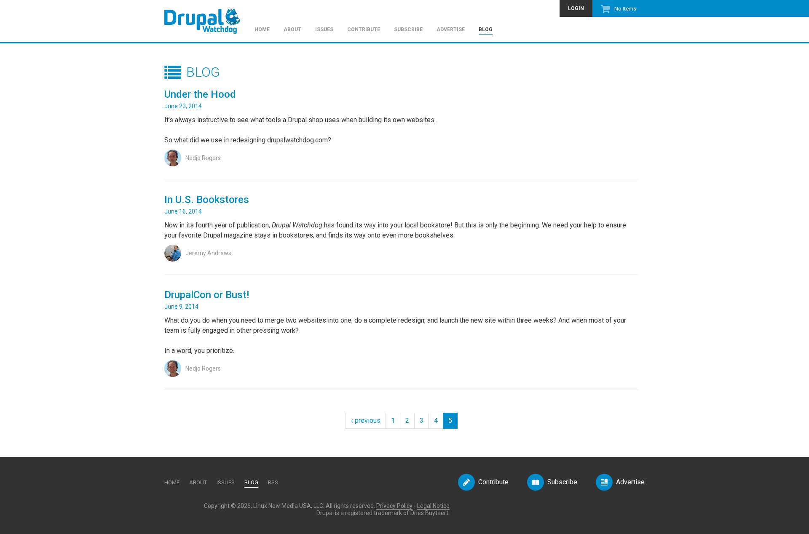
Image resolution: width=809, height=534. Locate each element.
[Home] (206, 17)
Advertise (451, 29)
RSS (273, 482)
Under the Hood (200, 94)
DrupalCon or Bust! (206, 295)
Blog (486, 29)
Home (262, 29)
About (292, 29)
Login (576, 8)
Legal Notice (433, 505)
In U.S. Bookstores (206, 200)
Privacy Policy (394, 505)
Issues (324, 29)
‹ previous (365, 421)
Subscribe (408, 29)
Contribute (363, 29)
